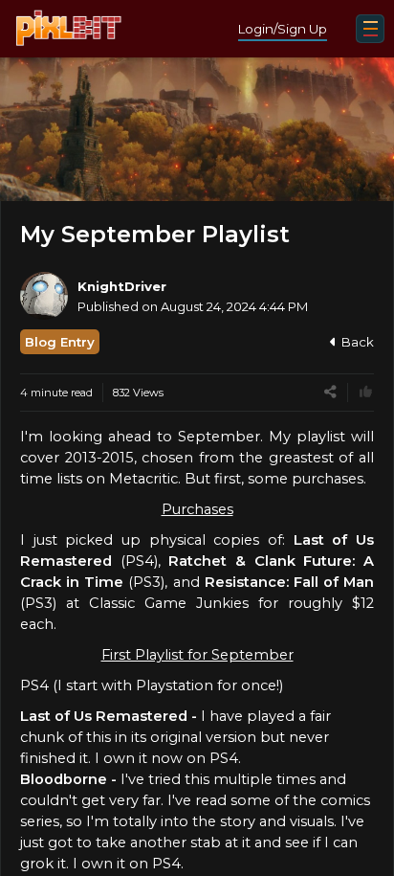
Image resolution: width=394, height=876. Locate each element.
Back (357, 341)
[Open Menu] (370, 28)
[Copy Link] (330, 392)
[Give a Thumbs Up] (366, 392)
